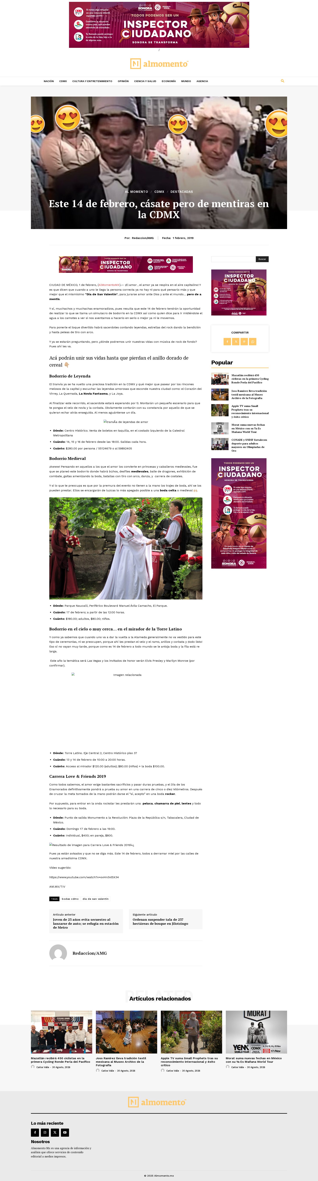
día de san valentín (96, 898)
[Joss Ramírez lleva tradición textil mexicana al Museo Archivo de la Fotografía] (219, 394)
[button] (258, 81)
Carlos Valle (42, 1067)
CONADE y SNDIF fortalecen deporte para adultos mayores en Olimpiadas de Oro (249, 445)
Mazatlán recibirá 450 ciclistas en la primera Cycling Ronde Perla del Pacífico (250, 378)
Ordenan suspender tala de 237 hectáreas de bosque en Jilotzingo (160, 921)
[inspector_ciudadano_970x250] (159, 25)
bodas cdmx (70, 898)
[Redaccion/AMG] (58, 953)
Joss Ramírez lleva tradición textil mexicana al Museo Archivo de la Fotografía (249, 394)
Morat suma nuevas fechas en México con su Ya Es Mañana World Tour (248, 428)
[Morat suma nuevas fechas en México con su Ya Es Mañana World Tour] (219, 428)
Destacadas (182, 191)
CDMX (159, 191)
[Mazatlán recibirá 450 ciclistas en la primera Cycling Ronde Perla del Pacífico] (219, 379)
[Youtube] (65, 1133)
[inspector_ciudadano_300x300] (238, 314)
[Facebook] (227, 341)
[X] (235, 341)
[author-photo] (33, 1067)
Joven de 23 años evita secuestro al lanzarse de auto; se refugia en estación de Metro (86, 924)
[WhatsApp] (252, 341)
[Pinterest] (244, 341)
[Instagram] (45, 1133)
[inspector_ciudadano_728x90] (126, 271)
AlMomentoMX (109, 285)
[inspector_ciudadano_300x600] (238, 567)
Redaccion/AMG (143, 238)
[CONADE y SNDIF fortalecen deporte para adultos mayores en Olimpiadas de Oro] (219, 444)
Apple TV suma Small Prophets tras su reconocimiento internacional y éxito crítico (250, 411)
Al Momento (136, 191)
